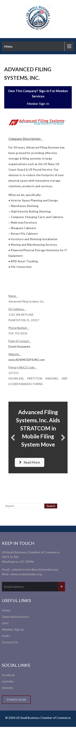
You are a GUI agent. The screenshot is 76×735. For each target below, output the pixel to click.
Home (6, 610)
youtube (8, 681)
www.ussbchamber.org (26, 574)
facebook (8, 675)
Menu (8, 46)
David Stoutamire (19, 346)
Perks (6, 636)
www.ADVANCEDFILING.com (26, 359)
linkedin (7, 687)
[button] (13, 437)
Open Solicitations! (15, 616)
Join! (5, 623)
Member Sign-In (38, 104)
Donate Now (16, 699)
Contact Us (10, 642)
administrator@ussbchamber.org (35, 569)
